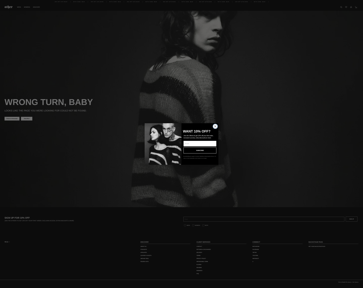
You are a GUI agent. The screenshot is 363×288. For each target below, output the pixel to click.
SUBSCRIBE (200, 150)
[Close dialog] (215, 126)
